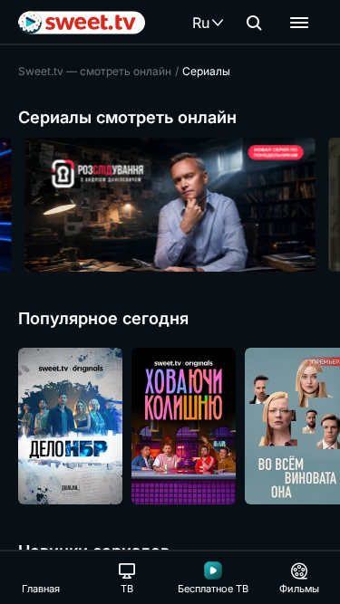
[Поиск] (254, 22)
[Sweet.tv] (81, 22)
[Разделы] (299, 22)
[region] (170, 205)
